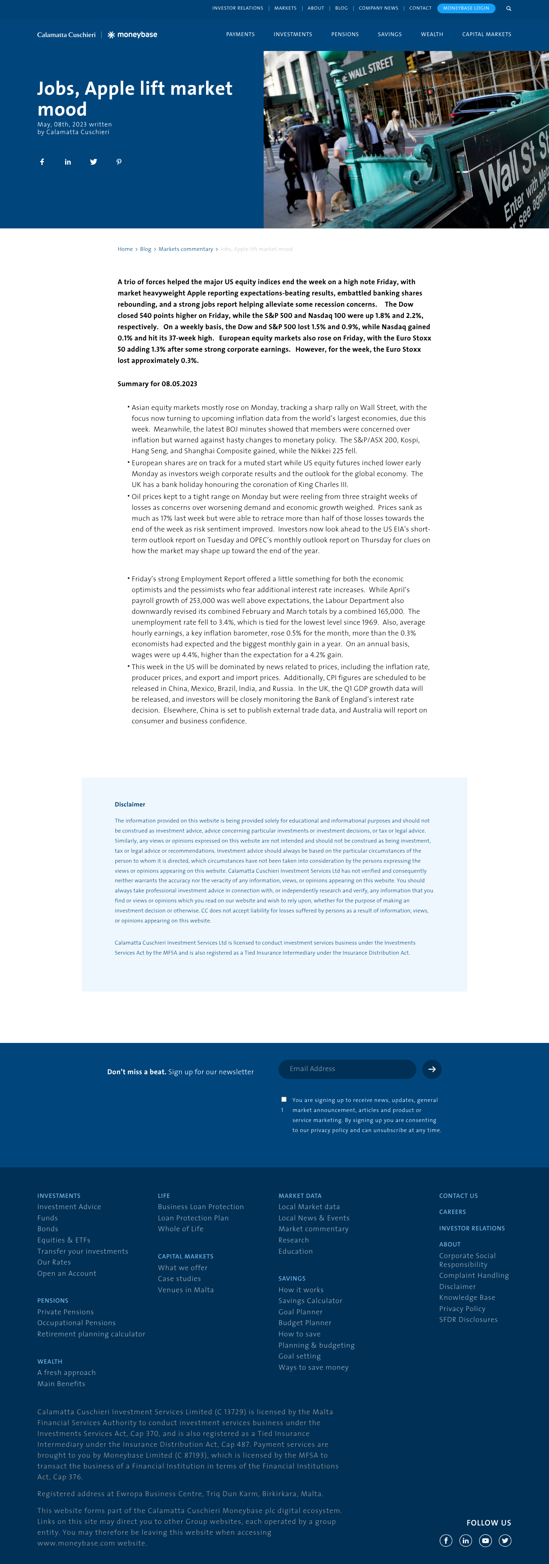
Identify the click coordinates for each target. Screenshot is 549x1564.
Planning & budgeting (317, 1346)
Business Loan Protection (201, 1207)
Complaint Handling (474, 1276)
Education (296, 1252)
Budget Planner (305, 1323)
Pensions (345, 34)
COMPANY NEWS (379, 8)
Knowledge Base (467, 1298)
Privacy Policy (462, 1309)
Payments (240, 34)
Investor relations (238, 8)
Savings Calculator (310, 1301)
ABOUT (450, 1245)
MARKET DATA (300, 1196)
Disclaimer (457, 1287)
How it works (301, 1290)
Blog (341, 8)
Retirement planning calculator (91, 1334)
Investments (293, 34)
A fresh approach (66, 1373)
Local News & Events (314, 1218)
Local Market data (309, 1207)
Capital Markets (487, 34)
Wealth (432, 34)
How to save (300, 1334)
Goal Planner (301, 1312)
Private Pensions (65, 1312)
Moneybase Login (466, 8)
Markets (285, 8)
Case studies (179, 1279)
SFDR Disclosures (468, 1320)
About (316, 8)
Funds (47, 1218)
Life (164, 1196)
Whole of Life (181, 1229)
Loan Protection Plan (193, 1218)
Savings (390, 34)
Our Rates (54, 1263)
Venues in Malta (186, 1290)
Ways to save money (314, 1368)
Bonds (48, 1229)
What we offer (183, 1268)
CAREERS (452, 1212)
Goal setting (300, 1356)
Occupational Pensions (76, 1323)
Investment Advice (69, 1207)
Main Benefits (61, 1384)
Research (294, 1240)
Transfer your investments (83, 1252)
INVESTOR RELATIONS (472, 1229)
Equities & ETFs (64, 1240)
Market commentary (314, 1229)
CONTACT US (458, 1196)
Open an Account (66, 1274)
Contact (421, 8)
